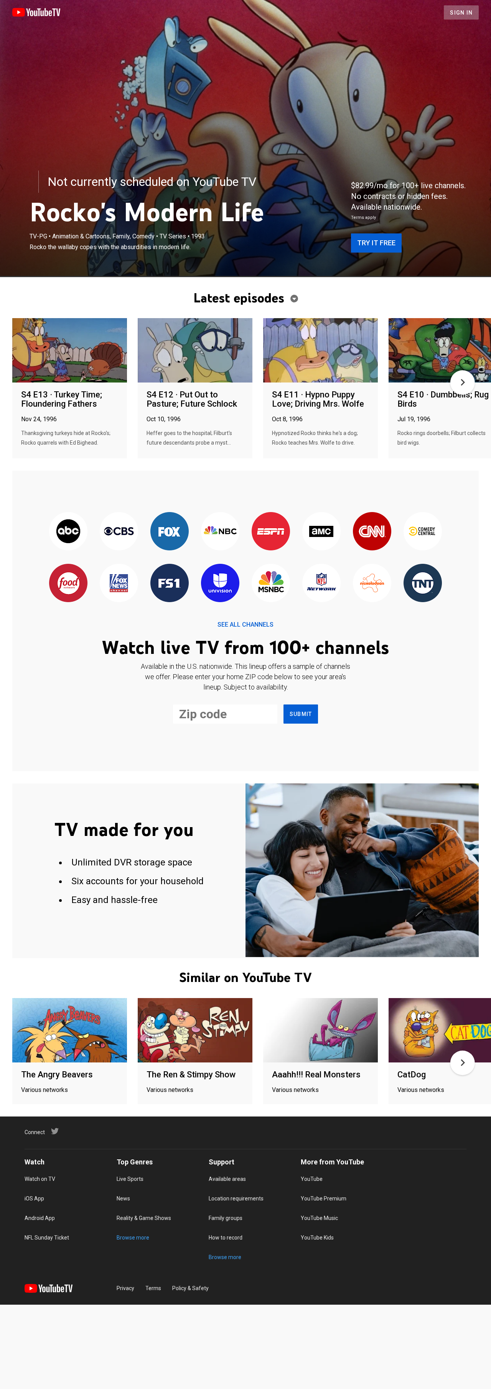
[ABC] (68, 532)
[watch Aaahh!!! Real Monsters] (320, 1031)
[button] (462, 382)
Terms (153, 1288)
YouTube (312, 1179)
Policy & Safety (190, 1288)
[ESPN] (271, 532)
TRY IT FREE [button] (376, 243)
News (123, 1198)
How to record (225, 1238)
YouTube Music (319, 1218)
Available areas (227, 1179)
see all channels (245, 624)
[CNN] (372, 532)
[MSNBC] (271, 583)
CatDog (411, 1074)
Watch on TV (40, 1179)
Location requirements (236, 1198)
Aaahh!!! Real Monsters (316, 1074)
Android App (40, 1218)
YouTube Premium (323, 1198)
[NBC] (220, 532)
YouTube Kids (317, 1238)
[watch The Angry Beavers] (69, 1031)
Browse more (133, 1238)
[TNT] (422, 583)
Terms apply (363, 217)
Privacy (125, 1288)
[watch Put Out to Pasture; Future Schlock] (195, 351)
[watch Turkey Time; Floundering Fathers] (69, 351)
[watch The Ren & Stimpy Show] (195, 1031)
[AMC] (321, 532)
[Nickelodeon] (372, 583)
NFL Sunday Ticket (47, 1238)
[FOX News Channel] (119, 583)
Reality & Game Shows (144, 1218)
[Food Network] (68, 583)
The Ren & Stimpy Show (191, 1074)
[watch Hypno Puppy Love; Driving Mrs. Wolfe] (320, 351)
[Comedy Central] (422, 532)
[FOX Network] (169, 532)
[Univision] (220, 583)
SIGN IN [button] (461, 13)
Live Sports (130, 1179)
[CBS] (119, 532)
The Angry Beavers (57, 1074)
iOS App (34, 1198)
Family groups (225, 1218)
